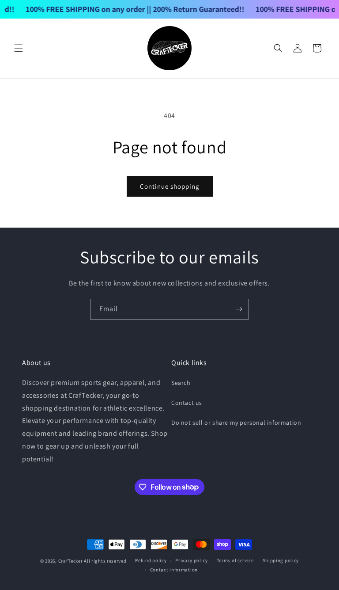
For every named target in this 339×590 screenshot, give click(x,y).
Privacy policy (191, 560)
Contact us (186, 403)
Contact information (174, 570)
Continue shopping (170, 186)
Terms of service (235, 560)
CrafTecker (70, 561)
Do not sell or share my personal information (236, 422)
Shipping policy (281, 560)
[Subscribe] (239, 309)
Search (181, 383)
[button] (18, 48)
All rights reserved (105, 561)
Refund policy (150, 560)
